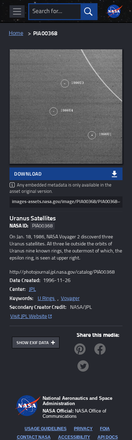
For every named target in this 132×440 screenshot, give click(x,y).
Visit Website (28, 316)
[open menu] (17, 11)
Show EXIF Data (33, 343)
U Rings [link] (47, 298)
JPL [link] (32, 289)
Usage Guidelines (46, 428)
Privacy (83, 428)
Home (16, 33)
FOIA (105, 428)
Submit (88, 11)
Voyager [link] (70, 298)
